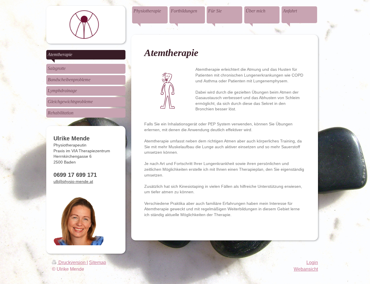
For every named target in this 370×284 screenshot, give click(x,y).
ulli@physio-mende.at (73, 181)
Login (312, 262)
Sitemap (97, 262)
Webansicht (306, 269)
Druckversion (72, 262)
